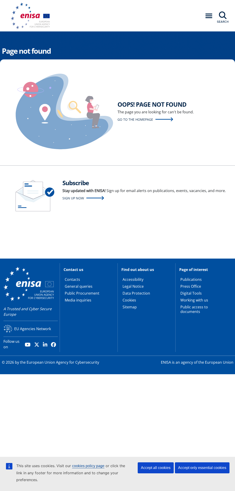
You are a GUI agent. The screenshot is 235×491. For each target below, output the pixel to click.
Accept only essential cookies (202, 468)
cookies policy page (88, 466)
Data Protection (136, 293)
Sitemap (130, 307)
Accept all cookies (156, 468)
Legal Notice (133, 286)
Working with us (194, 300)
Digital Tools (191, 293)
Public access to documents (194, 309)
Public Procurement (82, 293)
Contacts (72, 279)
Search (223, 21)
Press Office (190, 286)
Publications (191, 279)
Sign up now (73, 198)
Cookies (129, 300)
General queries (78, 286)
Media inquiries (78, 300)
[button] (208, 16)
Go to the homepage (135, 119)
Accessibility (133, 279)
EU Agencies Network (32, 328)
